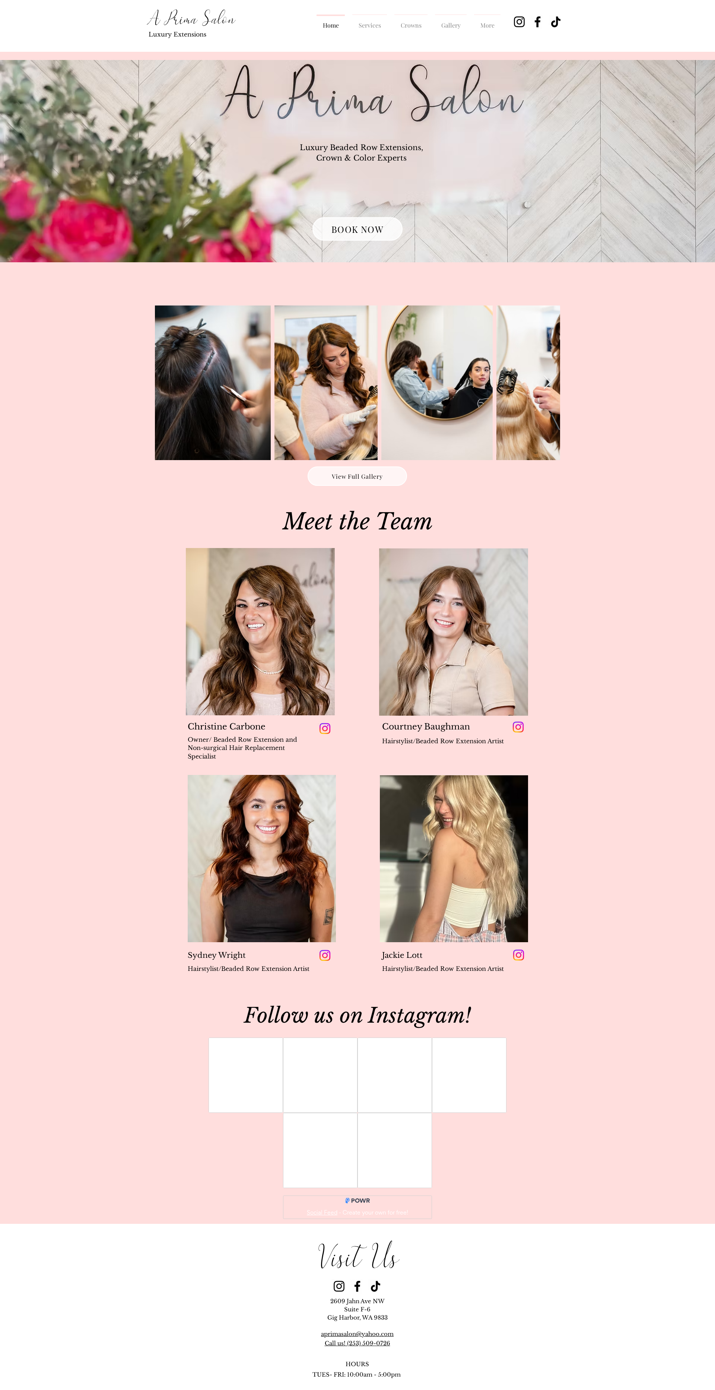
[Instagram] (519, 22)
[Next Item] (547, 383)
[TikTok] (556, 22)
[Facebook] (537, 22)
